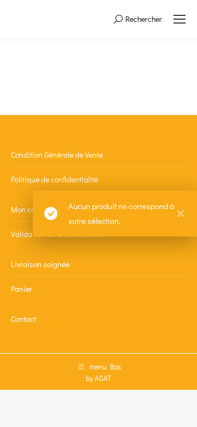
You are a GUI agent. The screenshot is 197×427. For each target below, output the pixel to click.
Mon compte (31, 209)
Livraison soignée (40, 264)
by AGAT (98, 378)
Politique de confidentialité (54, 179)
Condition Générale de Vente (57, 154)
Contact (23, 319)
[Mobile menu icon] (179, 19)
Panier (21, 289)
